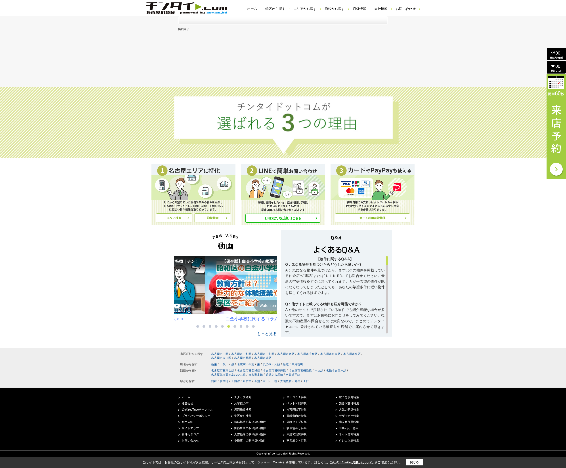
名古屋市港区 (263, 358)
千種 (274, 381)
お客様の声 (241, 403)
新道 (286, 364)
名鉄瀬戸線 (293, 374)
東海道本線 (256, 374)
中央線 (319, 370)
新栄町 (224, 381)
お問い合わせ (406, 9)
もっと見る (267, 334)
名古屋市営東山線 (223, 370)
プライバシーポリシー (196, 415)
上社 (306, 381)
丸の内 (267, 364)
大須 (277, 364)
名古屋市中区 (219, 354)
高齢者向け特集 (297, 415)
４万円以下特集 (297, 409)
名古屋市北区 (242, 358)
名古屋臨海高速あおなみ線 (229, 374)
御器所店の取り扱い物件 (250, 428)
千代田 (224, 364)
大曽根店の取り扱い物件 (250, 434)
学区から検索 (242, 415)
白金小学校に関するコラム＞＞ (225, 318)
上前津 (235, 381)
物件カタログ (190, 434)
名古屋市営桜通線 (301, 370)
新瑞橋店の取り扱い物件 (250, 422)
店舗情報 (359, 9)
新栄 (214, 364)
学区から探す (275, 9)
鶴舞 (214, 381)
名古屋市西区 (285, 354)
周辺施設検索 (242, 409)
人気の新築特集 (349, 409)
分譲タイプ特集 (297, 422)
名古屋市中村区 (241, 354)
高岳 (297, 381)
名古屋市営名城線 (249, 370)
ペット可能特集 (297, 403)
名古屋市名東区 (330, 354)
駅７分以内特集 (349, 397)
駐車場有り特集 (297, 428)
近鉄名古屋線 (275, 374)
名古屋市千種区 (307, 354)
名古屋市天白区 (221, 358)
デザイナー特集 (349, 415)
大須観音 (286, 381)
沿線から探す (335, 9)
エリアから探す (305, 9)
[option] (225, 289)
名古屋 (247, 381)
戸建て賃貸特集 (297, 434)
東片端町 (297, 364)
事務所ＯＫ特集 (297, 440)
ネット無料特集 (349, 434)
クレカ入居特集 (349, 440)
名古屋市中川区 (264, 354)
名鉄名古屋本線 (336, 370)
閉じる (414, 462)
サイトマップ (190, 428)
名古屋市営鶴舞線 (275, 370)
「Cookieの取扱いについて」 (357, 462)
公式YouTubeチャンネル (197, 409)
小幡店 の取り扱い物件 (250, 440)
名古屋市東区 (352, 354)
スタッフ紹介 (242, 397)
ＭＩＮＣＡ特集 (297, 397)
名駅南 (242, 364)
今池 (252, 364)
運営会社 (187, 403)
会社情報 (381, 9)
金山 (266, 381)
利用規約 (187, 422)
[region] (336, 294)
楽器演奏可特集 (349, 403)
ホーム (252, 9)
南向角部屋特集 (349, 422)
